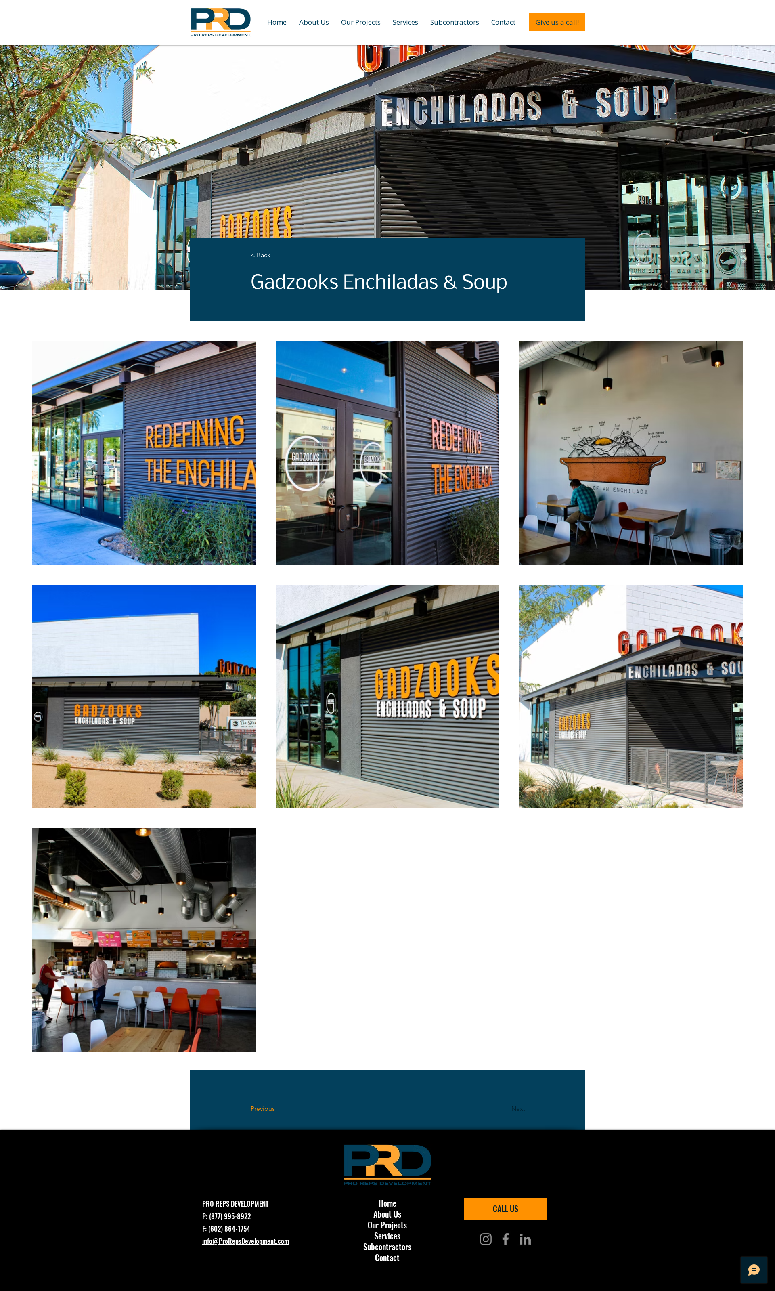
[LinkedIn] (525, 1239)
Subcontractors (387, 1246)
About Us (387, 1214)
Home (387, 1203)
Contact (387, 1257)
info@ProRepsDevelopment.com (245, 1241)
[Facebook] (505, 1239)
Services (387, 1235)
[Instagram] (486, 1239)
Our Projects (387, 1225)
